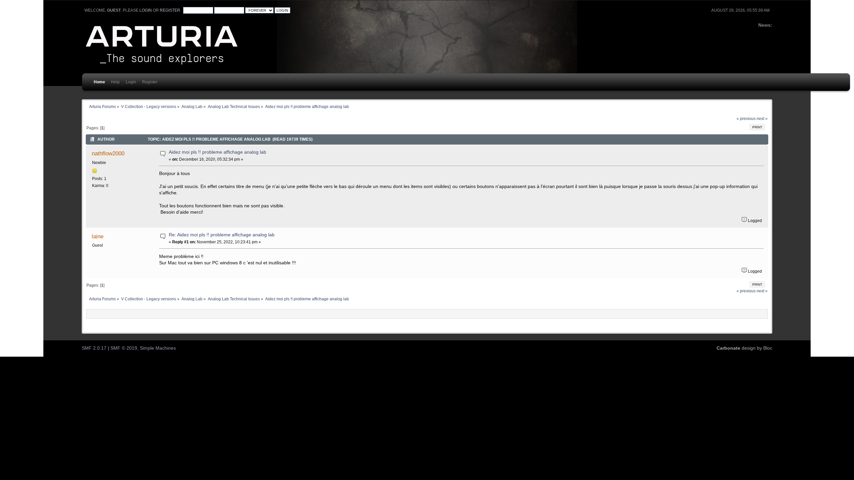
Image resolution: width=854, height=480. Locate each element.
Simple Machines (158, 348)
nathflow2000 (108, 153)
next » (762, 118)
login (145, 10)
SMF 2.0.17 (94, 348)
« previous (746, 118)
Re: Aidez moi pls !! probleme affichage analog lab (222, 234)
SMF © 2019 (123, 348)
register (170, 10)
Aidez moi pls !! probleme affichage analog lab (217, 152)
